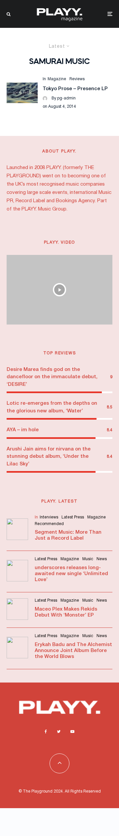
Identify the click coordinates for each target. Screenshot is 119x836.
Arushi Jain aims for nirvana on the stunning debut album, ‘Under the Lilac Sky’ (49, 456)
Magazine (57, 79)
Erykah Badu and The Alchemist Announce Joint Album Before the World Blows (73, 650)
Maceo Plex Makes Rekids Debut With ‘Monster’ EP (66, 612)
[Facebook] (46, 732)
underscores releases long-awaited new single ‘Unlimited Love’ (71, 574)
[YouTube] (72, 732)
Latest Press (72, 517)
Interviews (49, 517)
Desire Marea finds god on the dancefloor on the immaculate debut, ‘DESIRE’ (52, 377)
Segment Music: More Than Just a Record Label (68, 535)
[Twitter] (58, 732)
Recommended (49, 524)
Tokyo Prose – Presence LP (75, 89)
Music (87, 559)
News (102, 559)
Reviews (77, 79)
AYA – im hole (23, 430)
